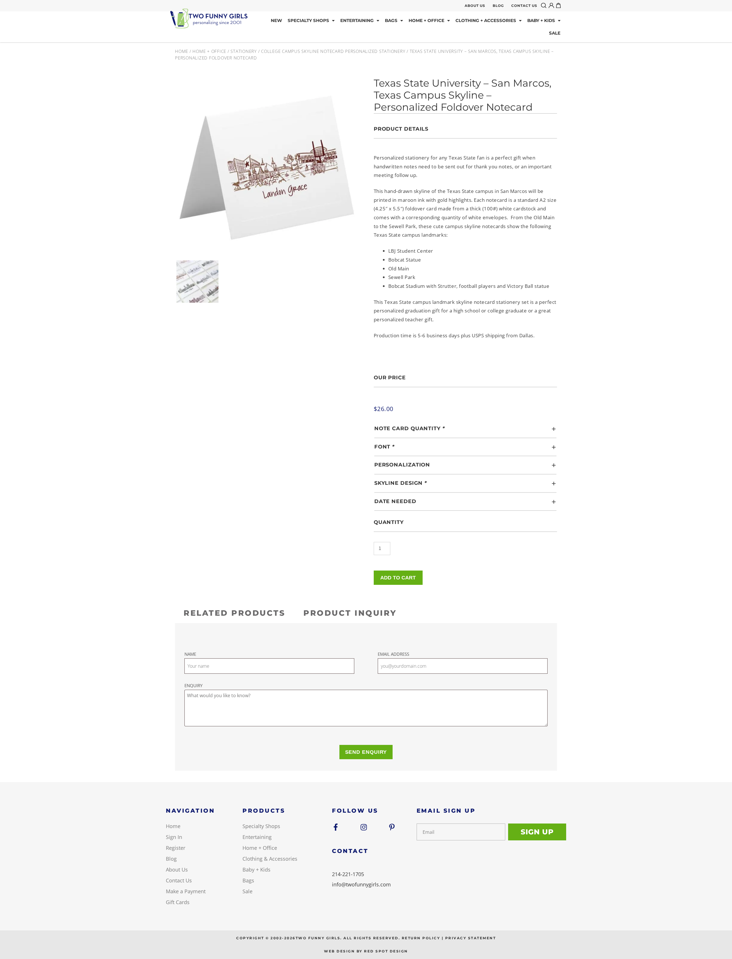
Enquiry (193, 685)
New (276, 20)
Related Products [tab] (234, 613)
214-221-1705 (348, 874)
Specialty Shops (308, 20)
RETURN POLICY (421, 938)
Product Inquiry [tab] (350, 613)
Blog (498, 5)
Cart (559, 5)
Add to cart (398, 578)
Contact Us (524, 5)
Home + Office (426, 20)
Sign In (174, 837)
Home (181, 51)
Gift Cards (178, 902)
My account (552, 5)
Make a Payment (186, 891)
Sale (554, 33)
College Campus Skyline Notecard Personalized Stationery (333, 51)
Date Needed (395, 501)
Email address (393, 654)
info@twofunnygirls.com (361, 884)
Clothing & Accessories (269, 858)
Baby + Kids (541, 20)
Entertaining (357, 20)
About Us (475, 5)
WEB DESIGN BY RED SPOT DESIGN (366, 951)
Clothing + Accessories (485, 20)
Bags (391, 20)
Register (175, 847)
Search (544, 5)
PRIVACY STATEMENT (470, 938)
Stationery (243, 51)
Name (190, 654)
